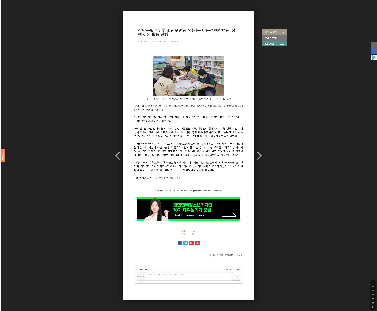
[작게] (373, 290)
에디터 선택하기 (234, 269)
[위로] (373, 295)
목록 (3, 155)
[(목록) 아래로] (373, 299)
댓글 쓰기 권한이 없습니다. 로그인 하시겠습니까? (166, 274)
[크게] (373, 286)
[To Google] (191, 241)
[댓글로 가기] (373, 303)
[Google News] (374, 57)
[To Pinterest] (197, 241)
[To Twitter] (185, 241)
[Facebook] (374, 51)
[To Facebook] (180, 241)
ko (374, 45)
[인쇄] (373, 307)
